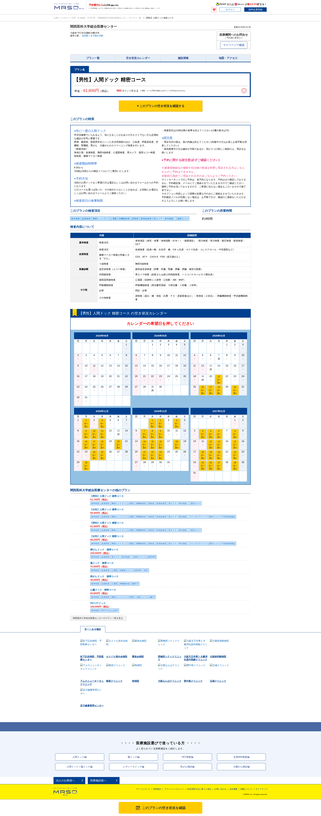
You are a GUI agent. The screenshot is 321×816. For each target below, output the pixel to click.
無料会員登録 (255, 9)
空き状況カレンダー (138, 58)
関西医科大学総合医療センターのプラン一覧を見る (98, 618)
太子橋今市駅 (96, 35)
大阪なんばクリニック (169, 681)
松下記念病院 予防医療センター (92, 658)
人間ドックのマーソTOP (65, 18)
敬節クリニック (114, 681)
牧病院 (135, 681)
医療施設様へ (98, 780)
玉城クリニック (218, 681)
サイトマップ (261, 789)
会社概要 (233, 789)
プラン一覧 (136, 18)
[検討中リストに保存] (244, 91)
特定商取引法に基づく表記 (199, 789)
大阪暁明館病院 (218, 656)
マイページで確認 (233, 45)
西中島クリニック (193, 681)
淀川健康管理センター (92, 705)
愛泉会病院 (138, 656)
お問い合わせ (220, 789)
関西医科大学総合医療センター (113, 18)
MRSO (65, 792)
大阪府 (82, 18)
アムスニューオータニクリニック (92, 682)
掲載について (246, 789)
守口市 (92, 18)
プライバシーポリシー (174, 789)
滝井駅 (85, 35)
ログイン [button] (230, 9)
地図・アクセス (228, 58)
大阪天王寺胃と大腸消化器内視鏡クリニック (195, 658)
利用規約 (157, 789)
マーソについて (143, 789)
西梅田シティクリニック (169, 658)
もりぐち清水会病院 (116, 656)
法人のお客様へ (65, 780)
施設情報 (183, 58)
